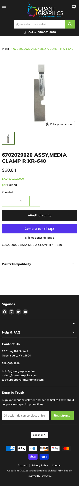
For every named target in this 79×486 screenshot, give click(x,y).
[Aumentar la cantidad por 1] (35, 201)
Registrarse (62, 415)
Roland (12, 185)
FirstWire (46, 475)
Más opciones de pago (39, 237)
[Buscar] (70, 24)
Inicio (5, 48)
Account (22, 465)
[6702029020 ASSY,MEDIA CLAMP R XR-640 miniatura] (8, 138)
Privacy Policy (40, 465)
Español (38, 434)
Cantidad (7, 192)
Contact (56, 465)
